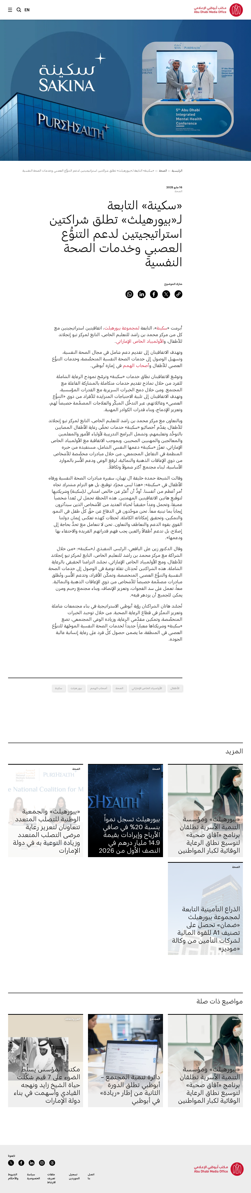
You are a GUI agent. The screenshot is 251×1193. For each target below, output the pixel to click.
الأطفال (174, 688)
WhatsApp (129, 294)
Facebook (154, 294)
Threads (52, 1163)
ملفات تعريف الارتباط (51, 1178)
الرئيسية (177, 170)
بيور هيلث (76, 688)
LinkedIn (142, 294)
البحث (18, 9)
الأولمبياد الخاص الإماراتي (140, 341)
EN (27, 9)
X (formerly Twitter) (166, 294)
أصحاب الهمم (136, 365)
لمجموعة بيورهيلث (121, 327)
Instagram (42, 1163)
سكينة (162, 327)
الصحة (163, 170)
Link (178, 294)
